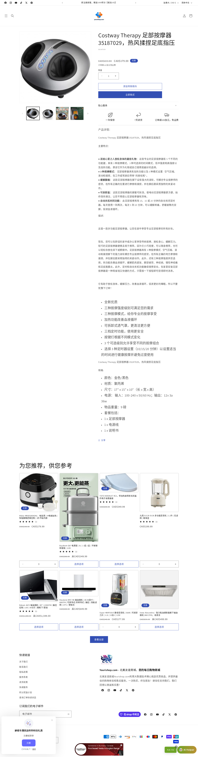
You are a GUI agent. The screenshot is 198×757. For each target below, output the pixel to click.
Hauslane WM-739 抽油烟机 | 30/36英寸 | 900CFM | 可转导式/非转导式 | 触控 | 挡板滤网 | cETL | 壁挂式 (78, 602)
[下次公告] (135, 3)
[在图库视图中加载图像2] (47, 113)
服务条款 (23, 677)
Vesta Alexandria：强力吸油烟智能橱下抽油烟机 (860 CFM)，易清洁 (159, 614)
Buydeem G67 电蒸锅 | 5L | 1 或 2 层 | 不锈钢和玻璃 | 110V (78, 547)
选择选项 (79, 564)
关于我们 (23, 661)
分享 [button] (103, 440)
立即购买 (130, 94)
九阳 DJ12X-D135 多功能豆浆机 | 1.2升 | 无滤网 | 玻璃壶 (159, 516)
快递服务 (23, 687)
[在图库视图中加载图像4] (77, 113)
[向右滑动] (88, 113)
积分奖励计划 (25, 692)
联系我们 (23, 667)
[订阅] (68, 714)
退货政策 (23, 682)
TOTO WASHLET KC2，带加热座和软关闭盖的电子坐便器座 (118, 497)
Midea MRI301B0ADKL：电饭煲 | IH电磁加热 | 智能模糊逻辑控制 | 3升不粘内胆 (38, 517)
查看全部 (99, 639)
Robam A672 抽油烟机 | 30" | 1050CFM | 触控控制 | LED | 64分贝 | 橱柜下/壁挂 (38, 606)
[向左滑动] (22, 113)
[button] (6, 16)
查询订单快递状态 (27, 697)
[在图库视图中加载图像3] (62, 113)
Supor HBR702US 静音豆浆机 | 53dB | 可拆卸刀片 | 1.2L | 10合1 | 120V (119, 614)
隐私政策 (23, 672)
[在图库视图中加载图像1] (33, 113)
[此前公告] (62, 3)
